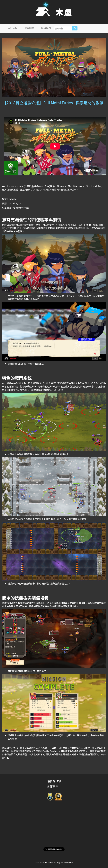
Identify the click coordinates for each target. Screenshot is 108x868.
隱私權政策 (54, 781)
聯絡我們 (46, 28)
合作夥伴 (52, 786)
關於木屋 (12, 28)
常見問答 (29, 28)
